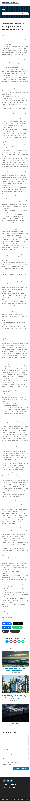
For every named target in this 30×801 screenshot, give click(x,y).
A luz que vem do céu (15, 723)
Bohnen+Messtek (6, 34)
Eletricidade (15, 39)
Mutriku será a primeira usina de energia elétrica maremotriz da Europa (15, 669)
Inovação (25, 39)
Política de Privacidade (9, 787)
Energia (20, 39)
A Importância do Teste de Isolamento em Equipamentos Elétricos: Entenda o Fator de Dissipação (15, 696)
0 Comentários (16, 34)
